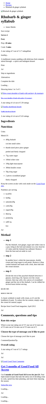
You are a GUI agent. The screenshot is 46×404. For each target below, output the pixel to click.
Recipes (9, 5)
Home (8, 3)
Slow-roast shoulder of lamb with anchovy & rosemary (16, 98)
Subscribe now (6, 385)
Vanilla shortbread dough (8, 111)
